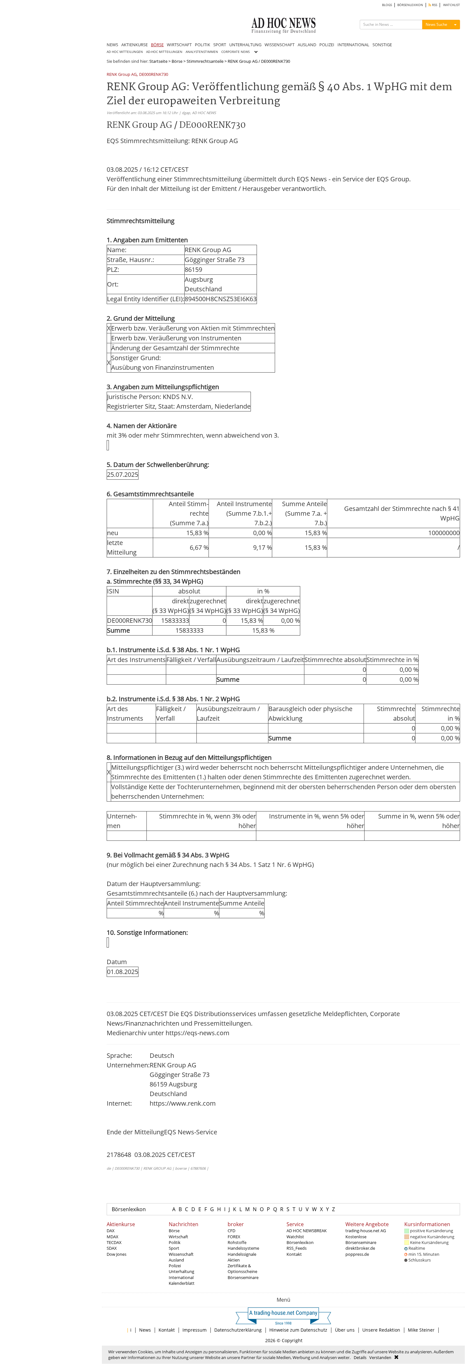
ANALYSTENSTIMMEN (202, 52)
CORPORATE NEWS (235, 52)
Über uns (345, 1330)
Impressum (194, 1330)
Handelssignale (242, 1254)
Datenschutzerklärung (238, 1330)
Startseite (158, 61)
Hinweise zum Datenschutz (298, 1330)
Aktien (234, 1260)
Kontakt (294, 1254)
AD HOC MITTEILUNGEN (125, 52)
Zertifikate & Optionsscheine (242, 1268)
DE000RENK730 (153, 74)
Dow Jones (116, 1254)
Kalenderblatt (182, 1283)
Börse (177, 61)
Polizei (175, 1266)
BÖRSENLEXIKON (410, 5)
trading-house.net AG (365, 1230)
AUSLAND (307, 44)
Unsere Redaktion (381, 1330)
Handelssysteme (243, 1248)
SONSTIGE (382, 44)
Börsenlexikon (129, 1209)
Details (360, 1357)
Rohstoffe (237, 1242)
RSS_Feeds (297, 1248)
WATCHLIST (451, 5)
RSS (434, 5)
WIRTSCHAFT (179, 44)
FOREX (234, 1237)
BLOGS (387, 5)
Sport (174, 1248)
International (181, 1277)
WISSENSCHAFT (279, 44)
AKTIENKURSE (134, 44)
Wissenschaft (181, 1254)
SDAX (112, 1248)
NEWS (112, 44)
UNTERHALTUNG (245, 44)
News (145, 1330)
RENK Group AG (122, 74)
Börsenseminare (243, 1277)
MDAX (112, 1237)
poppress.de (357, 1254)
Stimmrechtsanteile (205, 61)
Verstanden (380, 1357)
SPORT (219, 44)
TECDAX (114, 1242)
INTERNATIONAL (353, 44)
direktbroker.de (360, 1248)
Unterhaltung (181, 1271)
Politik (175, 1242)
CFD (231, 1230)
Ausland (176, 1260)
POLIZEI (326, 44)
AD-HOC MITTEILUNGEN (164, 52)
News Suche (436, 24)
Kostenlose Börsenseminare (360, 1239)
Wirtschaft (178, 1237)
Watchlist (295, 1237)
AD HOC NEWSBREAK (307, 1230)
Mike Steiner (421, 1330)
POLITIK (202, 44)
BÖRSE (157, 44)
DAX (111, 1230)
